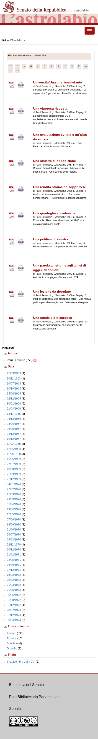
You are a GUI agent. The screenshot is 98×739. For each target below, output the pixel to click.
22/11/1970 (14, 544)
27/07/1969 (14, 464)
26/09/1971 (14, 564)
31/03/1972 (14, 584)
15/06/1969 (14, 459)
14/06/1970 (14, 524)
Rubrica (12, 638)
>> (17, 70)
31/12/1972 (14, 605)
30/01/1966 (14, 403)
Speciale (12, 643)
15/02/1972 (14, 574)
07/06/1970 (14, 519)
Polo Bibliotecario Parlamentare (35, 697)
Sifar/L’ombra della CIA (21, 661)
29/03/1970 (14, 499)
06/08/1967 (14, 428)
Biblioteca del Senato (26, 685)
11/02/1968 (14, 443)
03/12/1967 (14, 433)
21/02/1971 (14, 554)
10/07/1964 (14, 383)
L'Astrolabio (16, 40)
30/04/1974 (14, 620)
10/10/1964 (14, 388)
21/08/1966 (14, 408)
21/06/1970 (14, 529)
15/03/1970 (14, 494)
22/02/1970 (14, 489)
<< (10, 65)
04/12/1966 (14, 418)
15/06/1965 (14, 393)
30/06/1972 (14, 595)
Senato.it (16, 709)
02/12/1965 (14, 398)
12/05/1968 (14, 449)
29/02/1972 (14, 579)
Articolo (11, 633)
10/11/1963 (14, 378)
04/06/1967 (14, 423)
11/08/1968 (14, 454)
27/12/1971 (14, 569)
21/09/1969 (14, 474)
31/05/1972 (14, 589)
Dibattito (12, 648)
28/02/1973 (14, 610)
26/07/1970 (14, 534)
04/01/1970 (14, 484)
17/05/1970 (14, 514)
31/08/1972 (14, 600)
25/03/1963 (14, 373)
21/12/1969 (14, 479)
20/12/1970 (14, 549)
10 (85, 65)
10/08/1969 (14, 469)
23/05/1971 (14, 559)
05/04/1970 (14, 504)
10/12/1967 (14, 438)
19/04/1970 (14, 509)
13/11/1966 (14, 413)
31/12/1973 (14, 615)
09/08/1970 (14, 539)
